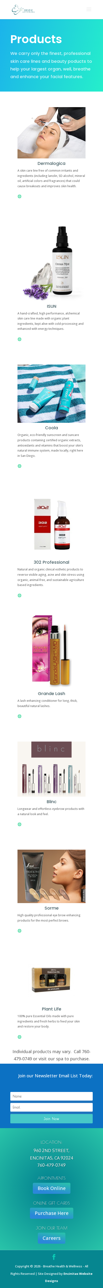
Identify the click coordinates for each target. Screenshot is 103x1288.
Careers (52, 1238)
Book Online (52, 1188)
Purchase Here (52, 1213)
